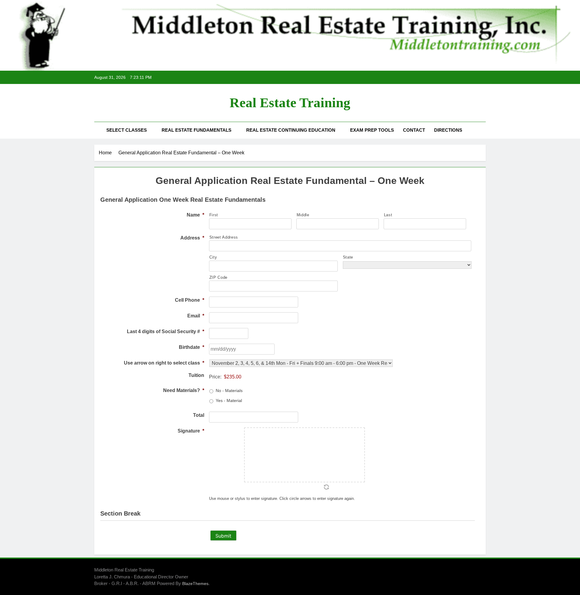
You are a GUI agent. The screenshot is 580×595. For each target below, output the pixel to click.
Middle (303, 215)
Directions (448, 130)
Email (195, 315)
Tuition (196, 375)
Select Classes (126, 130)
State (348, 257)
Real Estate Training (290, 102)
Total (198, 415)
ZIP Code (218, 277)
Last (388, 215)
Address (192, 237)
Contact (414, 130)
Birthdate (191, 347)
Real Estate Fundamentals (196, 130)
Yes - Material (229, 400)
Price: (215, 376)
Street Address (223, 237)
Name (195, 214)
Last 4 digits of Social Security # (165, 331)
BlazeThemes (195, 583)
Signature (191, 430)
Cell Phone (189, 300)
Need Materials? (183, 390)
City (213, 257)
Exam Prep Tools (372, 130)
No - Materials (229, 390)
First (213, 215)
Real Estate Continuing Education (290, 130)
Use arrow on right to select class (164, 362)
